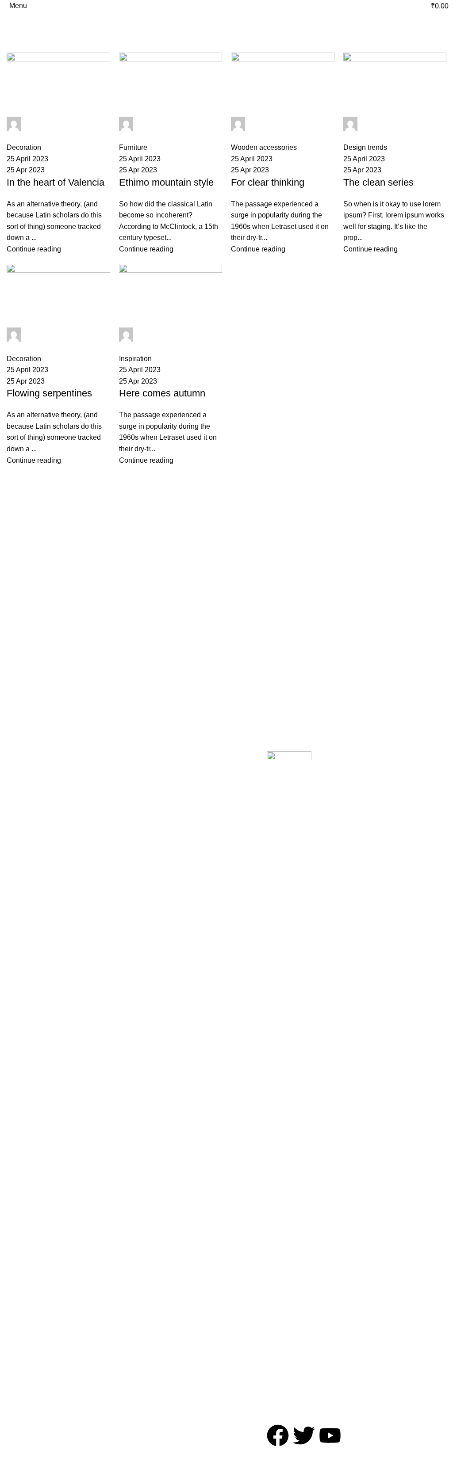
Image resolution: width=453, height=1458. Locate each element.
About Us (19, 828)
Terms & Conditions (177, 804)
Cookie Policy (169, 858)
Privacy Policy (169, 789)
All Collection (24, 813)
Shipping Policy (171, 843)
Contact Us (22, 843)
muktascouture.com (113, 26)
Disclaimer (164, 873)
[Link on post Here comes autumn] (226, 259)
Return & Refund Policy (173, 824)
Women (89, 858)
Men (84, 873)
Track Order (23, 858)
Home (14, 47)
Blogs (14, 873)
